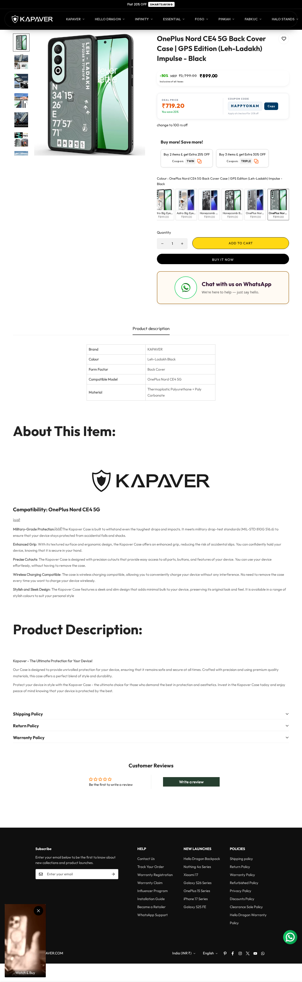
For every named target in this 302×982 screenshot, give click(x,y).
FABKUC (251, 19)
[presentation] (159, 204)
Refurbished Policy (244, 882)
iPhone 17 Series (196, 899)
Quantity (164, 232)
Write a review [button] (191, 781)
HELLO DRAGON (108, 19)
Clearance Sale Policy (246, 907)
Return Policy (240, 866)
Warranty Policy (242, 874)
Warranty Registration (155, 874)
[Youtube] (255, 953)
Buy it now (223, 260)
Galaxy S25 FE (195, 907)
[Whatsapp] (263, 953)
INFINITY (142, 19)
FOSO (199, 19)
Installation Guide (151, 899)
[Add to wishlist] (283, 39)
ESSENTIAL (172, 19)
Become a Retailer (151, 907)
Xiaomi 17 (191, 874)
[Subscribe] (113, 874)
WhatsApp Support (152, 915)
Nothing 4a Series (197, 866)
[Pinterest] (225, 953)
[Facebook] (233, 953)
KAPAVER (73, 19)
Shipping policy (241, 858)
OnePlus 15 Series (197, 891)
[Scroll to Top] (292, 956)
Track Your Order (150, 866)
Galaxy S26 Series (197, 882)
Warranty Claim (150, 882)
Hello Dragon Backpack (202, 858)
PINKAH (224, 19)
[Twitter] (248, 953)
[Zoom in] (135, 43)
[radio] (163, 204)
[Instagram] (240, 953)
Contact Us (146, 858)
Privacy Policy (240, 891)
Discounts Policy (242, 899)
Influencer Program (152, 891)
